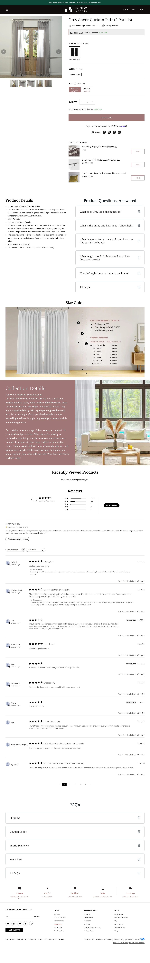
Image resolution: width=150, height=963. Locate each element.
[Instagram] (109, 132)
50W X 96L (87, 89)
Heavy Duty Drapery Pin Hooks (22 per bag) (99, 146)
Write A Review (111, 505)
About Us (87, 914)
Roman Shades (59, 921)
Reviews (87, 924)
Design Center (119, 914)
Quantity (73, 102)
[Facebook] (104, 132)
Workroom (87, 921)
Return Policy (118, 924)
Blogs (116, 931)
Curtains (57, 914)
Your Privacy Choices (132, 939)
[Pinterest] (114, 132)
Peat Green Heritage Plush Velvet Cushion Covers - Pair (104, 173)
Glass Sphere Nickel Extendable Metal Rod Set (101, 159)
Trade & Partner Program (92, 927)
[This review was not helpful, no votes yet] (142, 581)
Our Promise (88, 917)
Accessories (58, 927)
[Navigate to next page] (91, 784)
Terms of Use (118, 939)
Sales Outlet (58, 924)
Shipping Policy (119, 927)
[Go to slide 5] (48, 83)
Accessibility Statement (104, 939)
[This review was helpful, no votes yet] (138, 581)
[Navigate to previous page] (59, 784)
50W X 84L (74, 89)
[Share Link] (119, 132)
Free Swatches (59, 931)
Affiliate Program (89, 931)
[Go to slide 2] (22, 83)
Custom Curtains (59, 917)
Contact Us (14, 929)
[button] (6, 10)
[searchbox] (13, 550)
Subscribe (36, 916)
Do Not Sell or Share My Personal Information (129, 942)
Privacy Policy (89, 939)
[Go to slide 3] (31, 83)
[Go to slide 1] (14, 83)
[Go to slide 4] (39, 83)
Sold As (79, 43)
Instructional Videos (121, 917)
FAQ (115, 921)
